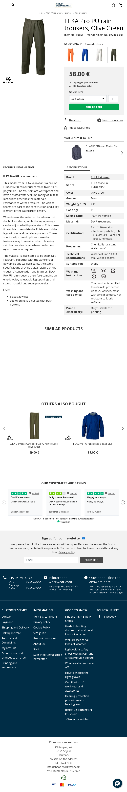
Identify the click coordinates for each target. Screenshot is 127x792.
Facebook (110, 616)
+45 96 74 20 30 (20, 578)
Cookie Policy (41, 627)
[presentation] (121, 428)
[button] (117, 783)
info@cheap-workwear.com (60, 580)
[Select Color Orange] (71, 56)
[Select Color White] (100, 56)
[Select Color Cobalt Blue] (85, 56)
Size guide (39, 633)
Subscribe (91, 560)
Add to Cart (94, 107)
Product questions (44, 638)
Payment (7, 622)
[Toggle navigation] (5, 5)
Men (48, 13)
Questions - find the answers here (104, 580)
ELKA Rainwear (100, 177)
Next (120, 152)
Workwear (57, 13)
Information (43, 610)
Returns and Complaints (9, 640)
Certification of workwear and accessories (74, 686)
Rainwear (68, 13)
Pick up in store (11, 633)
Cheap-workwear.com (63, 742)
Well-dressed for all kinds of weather (77, 642)
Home (40, 13)
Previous (67, 152)
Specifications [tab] (77, 167)
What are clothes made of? (79, 665)
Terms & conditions (45, 616)
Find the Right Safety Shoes (78, 619)
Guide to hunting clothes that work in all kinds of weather (79, 630)
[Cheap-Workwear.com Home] (63, 4)
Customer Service (14, 610)
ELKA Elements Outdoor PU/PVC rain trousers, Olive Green (34, 445)
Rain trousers (80, 13)
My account (9, 648)
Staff (36, 649)
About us (39, 644)
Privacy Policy (41, 622)
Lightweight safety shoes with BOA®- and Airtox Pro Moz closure (79, 654)
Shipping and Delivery (15, 627)
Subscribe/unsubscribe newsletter (47, 657)
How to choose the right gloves (76, 675)
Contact (6, 616)
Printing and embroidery (9, 665)
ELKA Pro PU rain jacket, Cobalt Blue (92, 443)
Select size (76, 92)
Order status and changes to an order (14, 655)
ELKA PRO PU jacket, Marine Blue (102, 146)
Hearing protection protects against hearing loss (77, 700)
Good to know (76, 610)
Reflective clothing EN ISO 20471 (78, 712)
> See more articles (77, 719)
